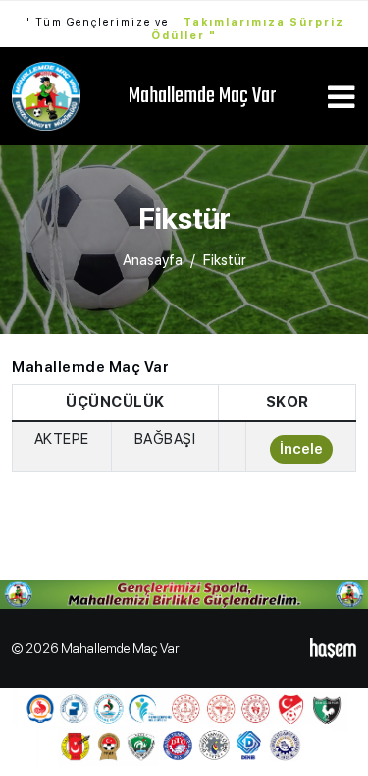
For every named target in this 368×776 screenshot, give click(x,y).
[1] (340, 99)
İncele (301, 449)
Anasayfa (153, 260)
